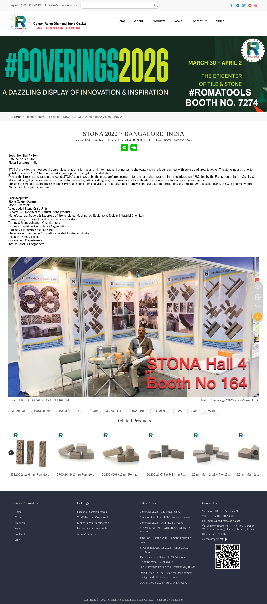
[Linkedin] (238, 5)
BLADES (195, 411)
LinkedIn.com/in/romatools (93, 522)
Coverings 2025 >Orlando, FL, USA (161, 522)
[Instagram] (256, 5)
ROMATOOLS (114, 411)
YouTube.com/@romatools (93, 517)
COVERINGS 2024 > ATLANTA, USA (163, 582)
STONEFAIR (19, 411)
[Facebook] (232, 5)
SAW (179, 411)
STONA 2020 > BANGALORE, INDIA (98, 117)
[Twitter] (244, 5)
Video (17, 539)
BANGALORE (43, 411)
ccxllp (223, 539)
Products (19, 522)
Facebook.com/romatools (92, 511)
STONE (79, 411)
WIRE (212, 411)
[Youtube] (250, 5)
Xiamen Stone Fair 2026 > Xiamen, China (165, 517)
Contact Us (20, 534)
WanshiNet (177, 599)
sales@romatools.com (63, 5)
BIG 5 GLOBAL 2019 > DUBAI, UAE (45, 400)
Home (30, 117)
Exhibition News (59, 117)
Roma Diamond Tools (178, 140)
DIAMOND (138, 411)
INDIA (63, 411)
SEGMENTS (160, 411)
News (41, 117)
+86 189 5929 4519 (28, 5)
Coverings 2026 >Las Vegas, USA (235, 400)
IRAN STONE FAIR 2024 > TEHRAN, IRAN (167, 567)
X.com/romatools (87, 534)
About (18, 517)
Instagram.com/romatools (92, 528)
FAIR (95, 411)
